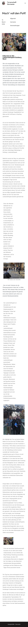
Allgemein (13, 18)
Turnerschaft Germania (11, 3)
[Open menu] (25, 3)
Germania (13, 22)
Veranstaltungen (15, 25)
